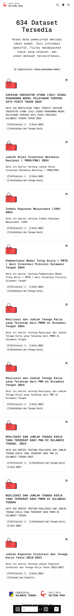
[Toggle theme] (63, 4)
